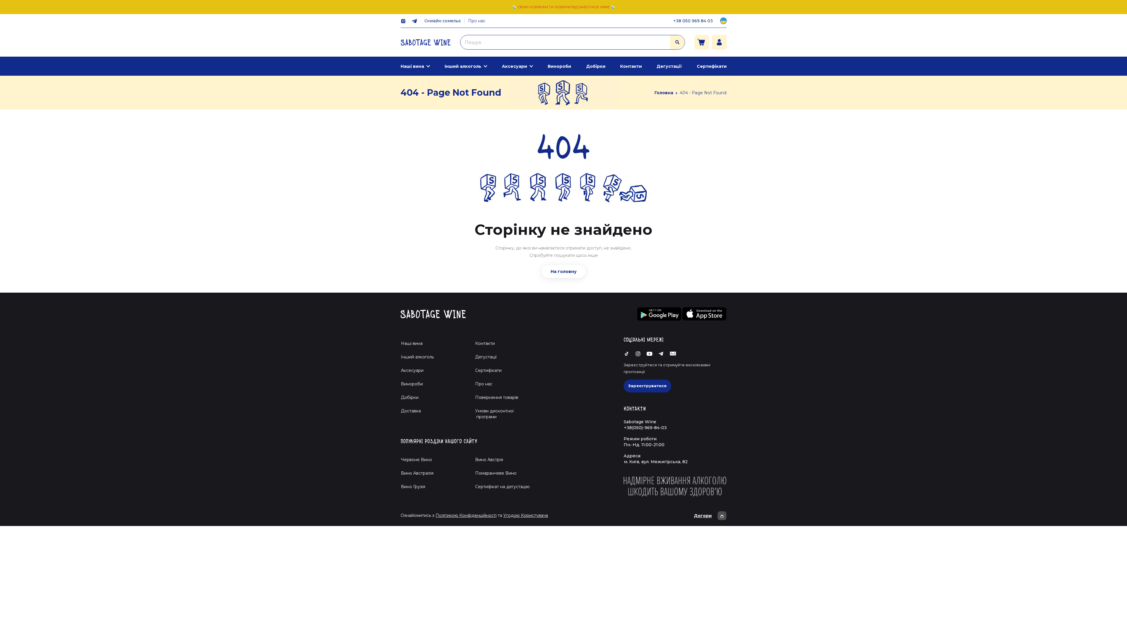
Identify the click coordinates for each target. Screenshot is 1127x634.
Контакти (631, 66)
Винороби (559, 66)
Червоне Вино (416, 459)
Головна (663, 92)
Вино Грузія (413, 486)
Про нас (476, 20)
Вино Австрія (489, 459)
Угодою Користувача (525, 515)
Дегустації (669, 66)
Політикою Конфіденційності (466, 515)
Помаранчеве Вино (496, 473)
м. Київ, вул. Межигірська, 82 (656, 461)
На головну (564, 271)
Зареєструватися (647, 385)
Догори (703, 515)
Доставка (411, 411)
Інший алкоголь (463, 66)
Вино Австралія (417, 473)
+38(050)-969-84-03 (645, 427)
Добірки (595, 66)
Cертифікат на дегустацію (502, 486)
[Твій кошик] (701, 42)
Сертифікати (712, 66)
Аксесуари (514, 66)
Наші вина (412, 66)
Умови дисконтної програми (492, 413)
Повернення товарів (496, 397)
